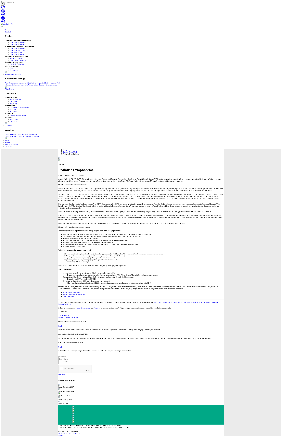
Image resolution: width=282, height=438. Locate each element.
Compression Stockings (18, 42)
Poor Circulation (15, 99)
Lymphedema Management (19, 107)
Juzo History (9, 134)
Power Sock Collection (18, 60)
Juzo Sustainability (11, 136)
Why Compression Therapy (15, 83)
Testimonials (35, 136)
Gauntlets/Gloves (16, 52)
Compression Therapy (13, 74)
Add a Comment (64, 315)
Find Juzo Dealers (11, 144)
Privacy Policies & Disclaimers (69, 433)
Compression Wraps (17, 44)
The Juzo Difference (12, 85)
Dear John (13, 121)
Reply (60, 326)
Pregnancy (13, 103)
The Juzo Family (20, 134)
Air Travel (13, 111)
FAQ (7, 140)
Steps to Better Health (70, 152)
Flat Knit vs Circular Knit (51, 83)
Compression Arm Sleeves (19, 50)
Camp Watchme (68, 296)
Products (8, 32)
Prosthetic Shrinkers (17, 64)
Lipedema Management (18, 115)
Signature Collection (17, 58)
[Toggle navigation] (2, 26)
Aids (11, 68)
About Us (8, 126)
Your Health (9, 89)
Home (7, 30)
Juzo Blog (8, 146)
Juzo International (24, 136)
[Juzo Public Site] (7, 24)
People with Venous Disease (29, 85)
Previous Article (72, 317)
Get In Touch (10, 142)
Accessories (14, 70)
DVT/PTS (13, 101)
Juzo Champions (31, 134)
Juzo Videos (14, 119)
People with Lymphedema (48, 85)
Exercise (13, 109)
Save (60, 374)
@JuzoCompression (83, 308)
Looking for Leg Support (33, 83)
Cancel (64, 374)
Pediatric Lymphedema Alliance (74, 294)
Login (60, 435)
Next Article (62, 317)
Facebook (97, 308)
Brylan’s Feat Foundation (71, 292)
